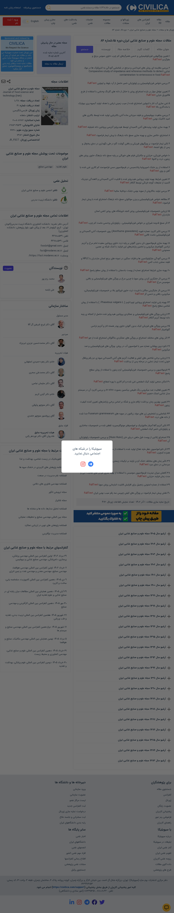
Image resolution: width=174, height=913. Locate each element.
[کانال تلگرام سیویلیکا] (90, 464)
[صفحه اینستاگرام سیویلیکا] (83, 464)
